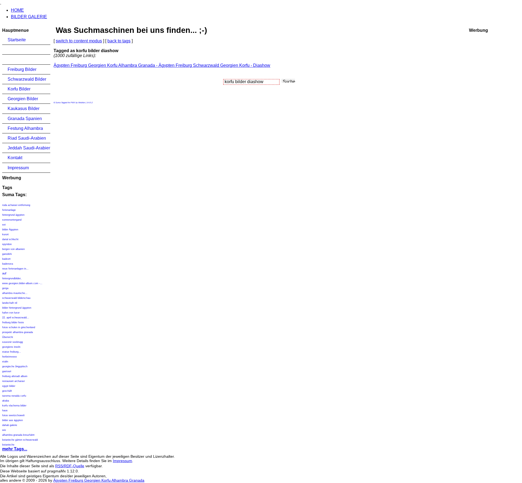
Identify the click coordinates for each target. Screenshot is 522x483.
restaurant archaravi (13, 381)
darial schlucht (10, 239)
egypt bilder (8, 386)
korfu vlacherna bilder (14, 405)
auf (4, 273)
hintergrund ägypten (13, 215)
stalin (5, 361)
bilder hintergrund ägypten (16, 307)
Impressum (18, 167)
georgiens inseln (11, 347)
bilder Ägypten (10, 229)
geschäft (7, 391)
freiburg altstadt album (14, 376)
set (4, 224)
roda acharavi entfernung (16, 205)
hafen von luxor (11, 312)
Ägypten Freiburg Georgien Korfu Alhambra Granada (98, 480)
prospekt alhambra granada (17, 332)
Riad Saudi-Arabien (27, 138)
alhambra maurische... (14, 293)
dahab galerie (9, 425)
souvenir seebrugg (12, 342)
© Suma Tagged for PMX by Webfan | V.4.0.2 (73, 103)
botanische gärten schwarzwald (20, 439)
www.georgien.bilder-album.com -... (22, 283)
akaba (5, 400)
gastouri (6, 371)
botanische (8, 444)
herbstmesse (9, 356)
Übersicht (7, 337)
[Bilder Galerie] (0, 2)
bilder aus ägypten (12, 420)
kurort (5, 234)
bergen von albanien (13, 249)
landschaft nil (9, 303)
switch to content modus (79, 41)
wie (4, 430)
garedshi (7, 254)
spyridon (7, 244)
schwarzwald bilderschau (16, 298)
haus (5, 410)
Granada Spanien (25, 118)
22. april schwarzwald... (15, 317)
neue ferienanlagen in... (15, 268)
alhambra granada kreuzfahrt (18, 435)
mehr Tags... (14, 449)
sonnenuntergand (11, 219)
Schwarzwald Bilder (27, 79)
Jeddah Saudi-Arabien (29, 148)
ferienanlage (9, 210)
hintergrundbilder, (11, 278)
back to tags (118, 41)
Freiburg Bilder (22, 69)
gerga (5, 288)
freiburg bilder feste (13, 322)
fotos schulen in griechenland (18, 327)
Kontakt (15, 157)
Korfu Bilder (19, 89)
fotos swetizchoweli (13, 415)
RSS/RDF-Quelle (69, 466)
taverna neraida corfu (14, 395)
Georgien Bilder (23, 98)
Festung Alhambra (25, 128)
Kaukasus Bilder (23, 108)
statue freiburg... (11, 351)
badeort (6, 259)
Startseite (17, 39)
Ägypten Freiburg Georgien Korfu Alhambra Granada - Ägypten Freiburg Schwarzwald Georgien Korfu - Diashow (162, 65)
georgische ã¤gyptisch (14, 366)
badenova (7, 263)
